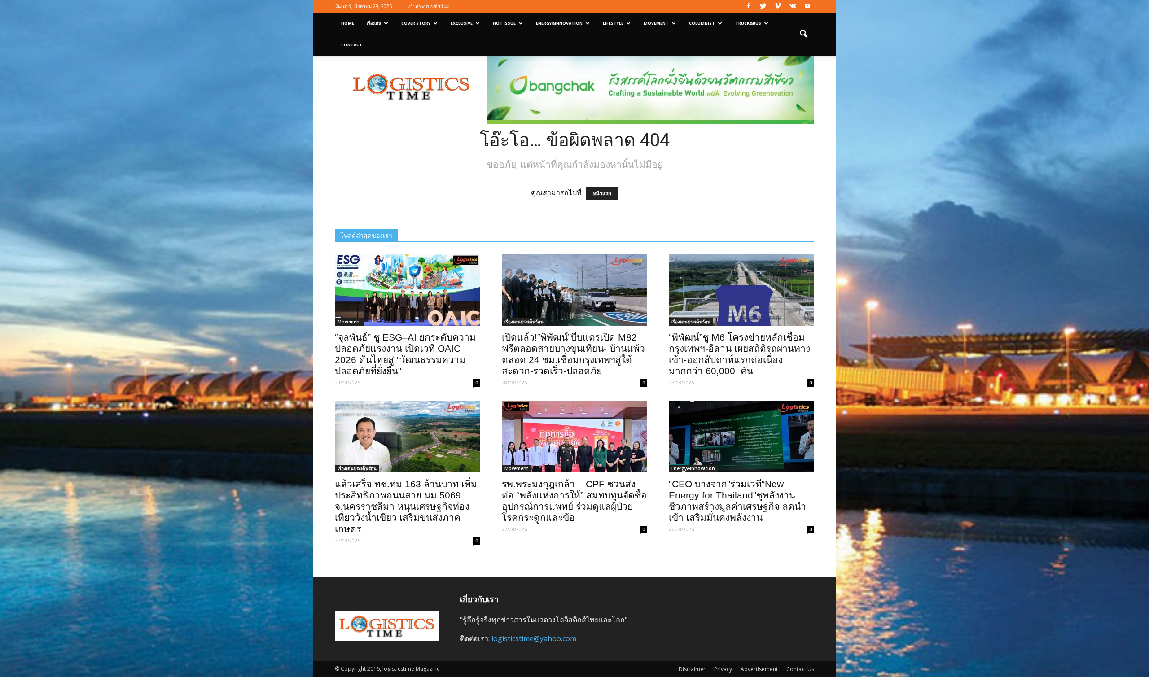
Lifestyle (613, 23)
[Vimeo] (778, 6)
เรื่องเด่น (374, 23)
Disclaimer (692, 669)
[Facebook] (748, 6)
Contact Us (800, 669)
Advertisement (759, 669)
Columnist (702, 23)
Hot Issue (504, 23)
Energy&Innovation (559, 23)
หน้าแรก (602, 193)
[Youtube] (807, 6)
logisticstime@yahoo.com (533, 638)
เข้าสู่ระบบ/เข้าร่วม (428, 6)
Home (347, 23)
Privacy (723, 669)
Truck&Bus (748, 23)
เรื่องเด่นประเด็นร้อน (524, 322)
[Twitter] (763, 6)
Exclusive (462, 23)
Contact (351, 45)
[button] (803, 34)
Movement (656, 23)
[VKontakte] (792, 6)
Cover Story (415, 23)
